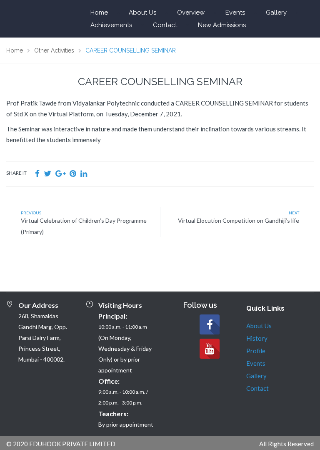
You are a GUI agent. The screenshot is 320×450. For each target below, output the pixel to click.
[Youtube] (210, 349)
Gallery (276, 12)
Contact (165, 25)
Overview (191, 12)
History (257, 338)
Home (99, 12)
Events (235, 12)
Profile (255, 350)
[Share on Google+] (60, 173)
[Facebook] (210, 324)
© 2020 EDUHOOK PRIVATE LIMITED (60, 443)
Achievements (111, 25)
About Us (142, 12)
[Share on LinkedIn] (83, 173)
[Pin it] (73, 173)
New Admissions (222, 25)
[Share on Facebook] (37, 173)
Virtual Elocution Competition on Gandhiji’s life (238, 220)
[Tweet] (47, 173)
